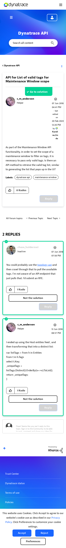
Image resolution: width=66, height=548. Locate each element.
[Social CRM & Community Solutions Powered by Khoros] (55, 449)
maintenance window (46, 177)
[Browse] (13, 17)
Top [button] (4, 448)
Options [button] (61, 65)
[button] (21, 533)
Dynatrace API (12, 65)
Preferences (33, 541)
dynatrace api (23, 177)
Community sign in (52, 17)
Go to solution (39, 91)
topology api (44, 265)
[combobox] (33, 43)
